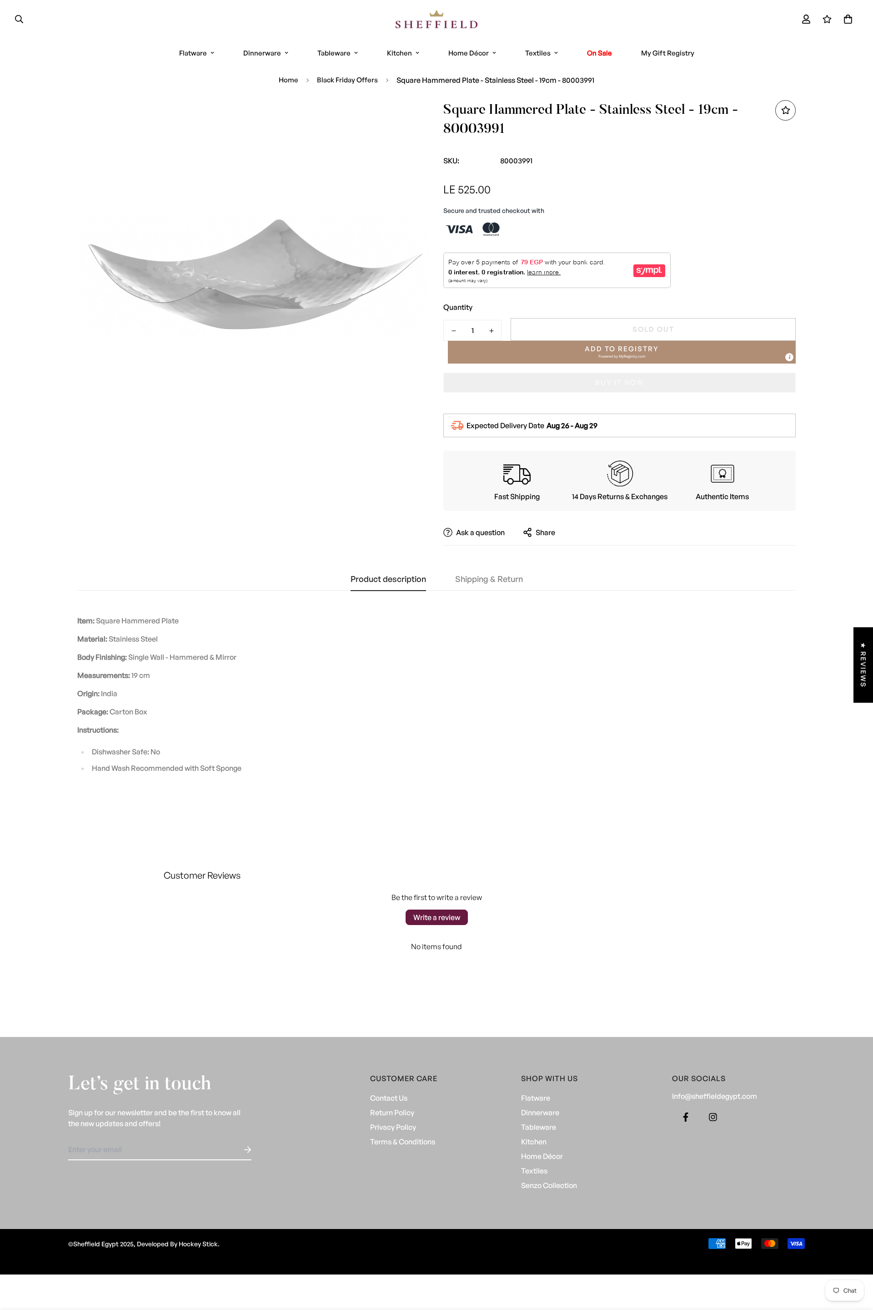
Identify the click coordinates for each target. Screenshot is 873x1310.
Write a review (436, 917)
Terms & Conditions (402, 1141)
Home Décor (468, 53)
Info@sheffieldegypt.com (714, 1096)
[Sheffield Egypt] (436, 19)
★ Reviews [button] (863, 665)
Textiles (538, 53)
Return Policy (392, 1112)
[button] (846, 19)
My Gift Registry (667, 53)
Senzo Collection (549, 1185)
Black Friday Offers (347, 80)
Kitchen (399, 53)
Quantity (457, 307)
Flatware (193, 53)
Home (288, 80)
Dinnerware (262, 53)
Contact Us (388, 1098)
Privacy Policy (393, 1127)
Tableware (334, 53)
